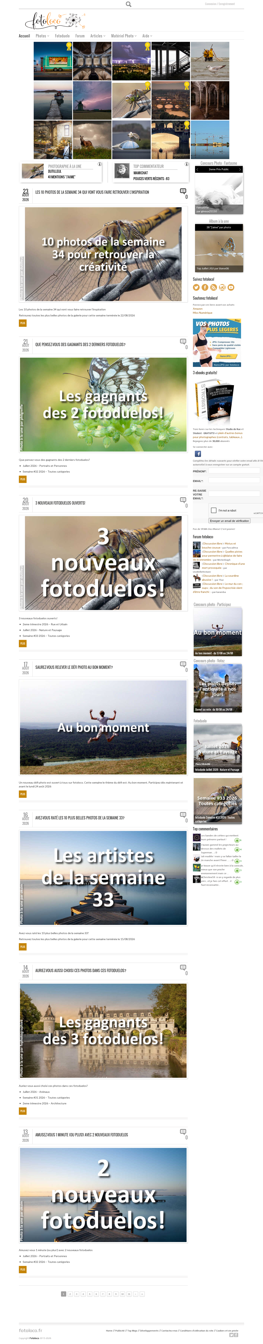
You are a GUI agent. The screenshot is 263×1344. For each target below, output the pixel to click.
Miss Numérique (202, 312)
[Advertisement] (174, 19)
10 (122, 1294)
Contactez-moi (169, 1330)
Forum (80, 35)
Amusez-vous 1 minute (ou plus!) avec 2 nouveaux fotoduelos (81, 1135)
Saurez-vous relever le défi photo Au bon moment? (74, 667)
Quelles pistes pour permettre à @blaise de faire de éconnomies (217, 555)
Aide (144, 36)
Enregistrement (227, 4)
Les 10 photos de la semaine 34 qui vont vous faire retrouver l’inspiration (92, 192)
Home (109, 1330)
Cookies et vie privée (227, 1330)
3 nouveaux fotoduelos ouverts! (60, 503)
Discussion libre (212, 543)
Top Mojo (132, 1330)
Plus (22, 323)
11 (129, 1294)
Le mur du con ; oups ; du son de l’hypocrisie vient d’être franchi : (218, 587)
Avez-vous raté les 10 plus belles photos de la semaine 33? (80, 818)
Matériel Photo (121, 36)
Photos (39, 36)
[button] (198, 453)
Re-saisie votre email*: (199, 494)
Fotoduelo (62, 35)
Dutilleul (54, 171)
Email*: (198, 481)
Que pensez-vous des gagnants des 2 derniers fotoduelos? (80, 344)
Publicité (120, 1330)
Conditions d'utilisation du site (196, 1330)
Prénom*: (200, 471)
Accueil (24, 35)
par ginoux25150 (207, 211)
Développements (149, 1330)
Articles (95, 36)
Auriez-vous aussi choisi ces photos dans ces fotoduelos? (80, 970)
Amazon (198, 308)
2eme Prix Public (219, 169)
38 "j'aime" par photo (219, 227)
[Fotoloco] (56, 20)
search (128, 4)
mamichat (141, 172)
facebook (236, 1335)
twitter (231, 1335)
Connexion (210, 4)
